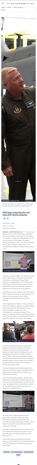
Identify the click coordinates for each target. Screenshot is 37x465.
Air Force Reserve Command (17, 452)
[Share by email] (8, 218)
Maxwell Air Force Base (28, 452)
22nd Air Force (7, 452)
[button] (3, 3)
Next (34, 107)
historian (18, 455)
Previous (3, 107)
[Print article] (4, 218)
